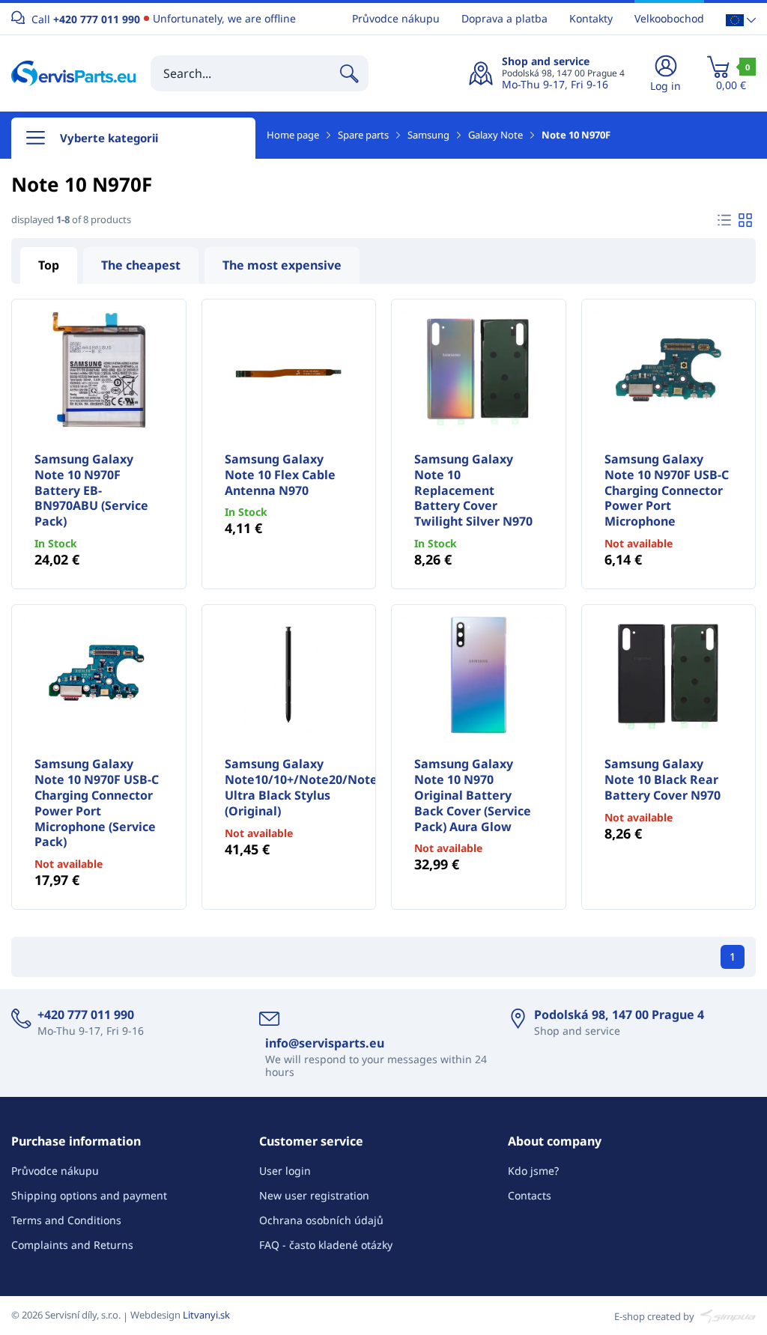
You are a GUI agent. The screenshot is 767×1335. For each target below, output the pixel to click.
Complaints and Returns (72, 1245)
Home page (293, 135)
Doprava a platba (504, 18)
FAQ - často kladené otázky (325, 1245)
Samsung (428, 135)
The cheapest (141, 265)
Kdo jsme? (533, 1171)
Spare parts (363, 135)
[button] (741, 19)
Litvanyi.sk (206, 1315)
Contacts (529, 1195)
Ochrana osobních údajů (321, 1220)
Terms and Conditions (66, 1220)
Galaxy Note (495, 135)
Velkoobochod (669, 18)
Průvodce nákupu (396, 18)
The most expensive (282, 265)
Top (48, 265)
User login (285, 1171)
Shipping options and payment (89, 1195)
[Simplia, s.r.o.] (726, 1315)
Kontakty (591, 18)
